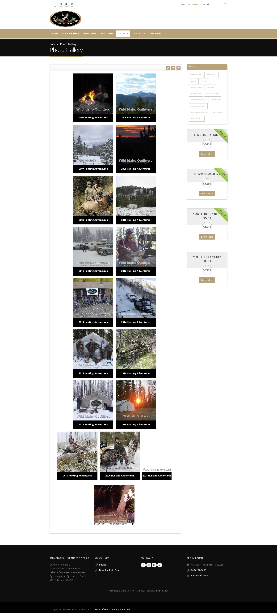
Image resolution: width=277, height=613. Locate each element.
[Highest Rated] (178, 68)
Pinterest (154, 565)
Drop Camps (89, 33)
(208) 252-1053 (198, 570)
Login (195, 4)
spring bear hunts (199, 100)
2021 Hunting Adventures (157, 475)
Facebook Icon (55, 4)
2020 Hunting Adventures (119, 475)
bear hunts (212, 75)
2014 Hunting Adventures (135, 322)
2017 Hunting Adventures (93, 424)
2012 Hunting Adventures (135, 270)
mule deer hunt (212, 94)
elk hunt (210, 87)
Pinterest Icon (60, 4)
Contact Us (139, 33)
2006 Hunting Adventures (135, 117)
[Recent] (168, 68)
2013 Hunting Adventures (93, 322)
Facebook (143, 565)
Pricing (102, 564)
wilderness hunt (198, 106)
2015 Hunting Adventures (93, 373)
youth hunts (196, 119)
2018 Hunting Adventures (135, 424)
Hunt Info (106, 33)
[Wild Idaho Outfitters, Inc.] (65, 18)
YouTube (148, 565)
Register (185, 4)
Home (55, 33)
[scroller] (271, 609)
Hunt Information (199, 575)
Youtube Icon (72, 4)
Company (155, 33)
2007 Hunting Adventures (93, 168)
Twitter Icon (66, 4)
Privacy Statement (121, 609)
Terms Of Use (101, 609)
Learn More (207, 153)
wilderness (216, 100)
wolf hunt (217, 112)
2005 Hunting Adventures (93, 117)
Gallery (122, 33)
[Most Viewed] (173, 68)
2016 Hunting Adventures (135, 373)
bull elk (204, 81)
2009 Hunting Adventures (93, 219)
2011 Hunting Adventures (93, 270)
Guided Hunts (69, 33)
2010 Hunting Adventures (135, 219)
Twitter (159, 565)
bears (193, 81)
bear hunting (196, 75)
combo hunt (196, 87)
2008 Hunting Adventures (135, 168)
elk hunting (196, 94)
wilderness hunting (199, 112)
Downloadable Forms (110, 570)
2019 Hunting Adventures (77, 475)
